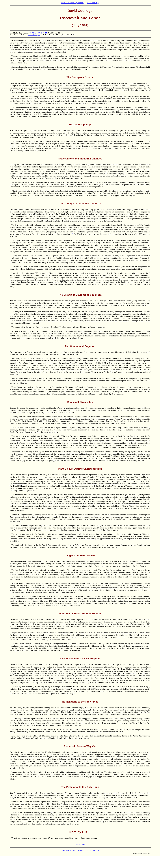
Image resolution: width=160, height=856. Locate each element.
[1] (72, 234)
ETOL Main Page (93, 3)
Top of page (80, 844)
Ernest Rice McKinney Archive (72, 3)
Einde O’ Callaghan (34, 35)
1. (10, 838)
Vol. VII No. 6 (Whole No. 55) (38, 33)
